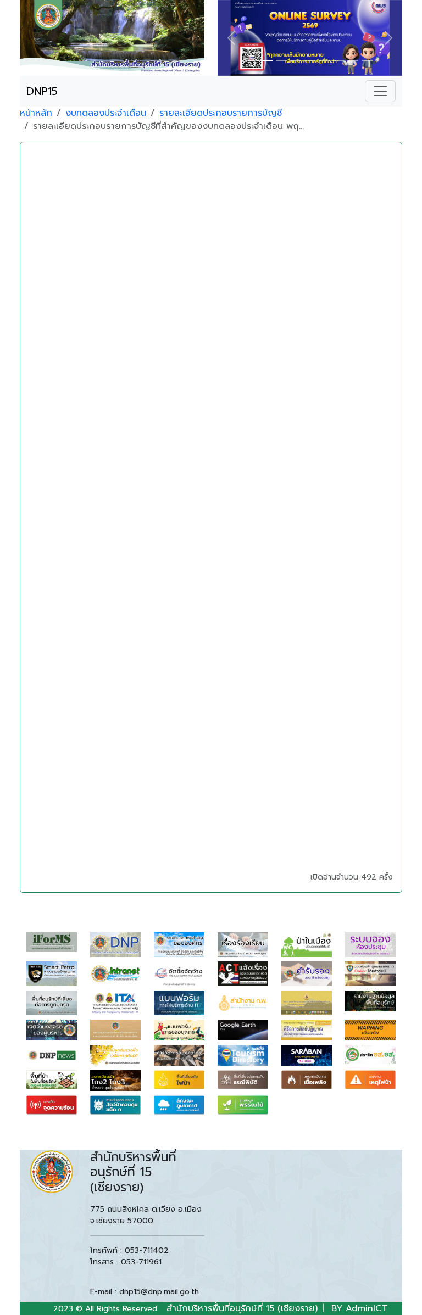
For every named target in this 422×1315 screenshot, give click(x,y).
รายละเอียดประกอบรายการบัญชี (220, 113)
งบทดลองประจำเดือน (105, 113)
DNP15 (42, 91)
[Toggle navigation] (380, 91)
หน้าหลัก (36, 113)
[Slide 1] (252, 60)
